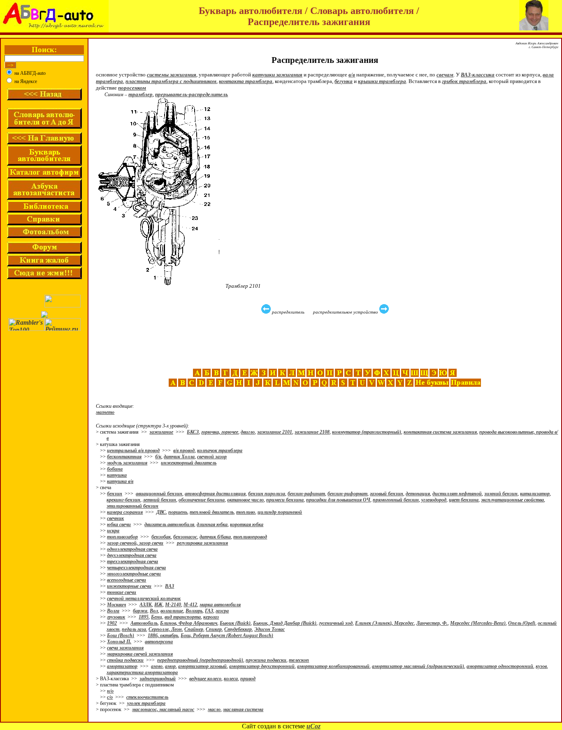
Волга (113, 611)
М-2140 (173, 605)
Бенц (156, 617)
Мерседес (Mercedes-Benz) (478, 623)
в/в (351, 75)
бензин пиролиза (266, 494)
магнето (105, 412)
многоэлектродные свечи (134, 574)
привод (247, 678)
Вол (154, 611)
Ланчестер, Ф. (432, 623)
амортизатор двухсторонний (262, 666)
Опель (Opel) (521, 623)
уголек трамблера (146, 703)
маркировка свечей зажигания (140, 654)
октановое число (245, 500)
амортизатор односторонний (500, 666)
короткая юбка (246, 524)
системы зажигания (171, 75)
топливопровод (250, 537)
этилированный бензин (132, 506)
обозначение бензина (202, 500)
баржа (140, 611)
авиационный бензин (159, 494)
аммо (157, 666)
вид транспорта (183, 617)
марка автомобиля (220, 605)
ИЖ (158, 605)
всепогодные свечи (126, 580)
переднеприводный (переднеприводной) (200, 660)
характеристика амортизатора (142, 672)
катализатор (535, 494)
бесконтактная (124, 457)
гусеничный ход (336, 623)
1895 (144, 617)
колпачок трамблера (219, 450)
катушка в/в (120, 481)
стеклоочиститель (147, 697)
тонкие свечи (121, 592)
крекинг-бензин (123, 500)
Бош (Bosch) (120, 635)
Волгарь (194, 611)
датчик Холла (179, 457)
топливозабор (122, 537)
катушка (117, 475)
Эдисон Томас (269, 629)
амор (170, 666)
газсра (222, 611)
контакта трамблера (245, 81)
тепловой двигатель (212, 512)
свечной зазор (212, 457)
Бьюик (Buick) (235, 623)
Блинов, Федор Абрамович (188, 623)
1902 (112, 623)
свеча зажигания (125, 648)
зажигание (161, 432)
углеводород (433, 500)
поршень (177, 512)
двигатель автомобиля (169, 524)
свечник (115, 518)
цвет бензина (463, 500)
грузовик (116, 617)
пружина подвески (266, 660)
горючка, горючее (219, 432)
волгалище (171, 611)
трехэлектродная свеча (132, 561)
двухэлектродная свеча (131, 555)
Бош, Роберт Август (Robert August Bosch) (227, 635)
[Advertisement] (326, 341)
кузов (541, 666)
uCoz (313, 726)
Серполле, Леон (165, 629)
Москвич (116, 605)
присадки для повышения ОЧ (338, 500)
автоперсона (159, 642)
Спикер (214, 629)
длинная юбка (212, 524)
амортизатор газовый (202, 666)
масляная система (243, 709)
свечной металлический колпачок (144, 598)
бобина (115, 469)
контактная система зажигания (440, 432)
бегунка (343, 81)
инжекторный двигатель (188, 463)
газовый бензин (386, 494)
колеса (231, 678)
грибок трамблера (464, 81)
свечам (445, 75)
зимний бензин (501, 494)
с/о (110, 697)
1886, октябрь (163, 635)
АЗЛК (145, 605)
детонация (418, 494)
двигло (248, 432)
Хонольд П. (119, 642)
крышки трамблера (382, 81)
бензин (114, 494)
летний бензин (159, 500)
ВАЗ (169, 586)
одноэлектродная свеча (132, 549)
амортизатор (122, 666)
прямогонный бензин (396, 500)
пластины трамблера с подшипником (170, 81)
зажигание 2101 (274, 432)
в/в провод (184, 450)
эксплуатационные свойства (512, 500)
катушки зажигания (277, 75)
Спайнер (193, 629)
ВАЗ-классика (478, 75)
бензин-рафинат (306, 494)
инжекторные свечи (129, 586)
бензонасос (185, 537)
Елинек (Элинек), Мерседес (384, 623)
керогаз (211, 617)
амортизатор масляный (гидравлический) (418, 666)
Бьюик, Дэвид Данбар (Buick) (284, 623)
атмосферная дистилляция (215, 494)
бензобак (161, 537)
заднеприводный (157, 678)
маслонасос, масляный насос (163, 709)
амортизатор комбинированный (333, 666)
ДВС (161, 512)
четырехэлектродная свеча (136, 568)
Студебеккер (238, 629)
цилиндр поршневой (280, 512)
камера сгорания (125, 512)
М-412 (190, 605)
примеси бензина (285, 500)
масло (214, 709)
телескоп (299, 660)
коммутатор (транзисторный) (366, 432)
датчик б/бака (215, 537)
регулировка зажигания (202, 543)
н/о (110, 691)
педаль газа (134, 629)
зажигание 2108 (312, 432)
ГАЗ (209, 611)
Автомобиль (144, 623)
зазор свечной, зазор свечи (135, 543)
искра (113, 531)
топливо (245, 512)
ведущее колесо (205, 678)
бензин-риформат (347, 494)
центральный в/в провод (133, 450)
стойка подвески (125, 660)
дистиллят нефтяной (457, 494)
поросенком (132, 88)
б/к (158, 457)
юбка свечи (119, 524)
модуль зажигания (127, 463)
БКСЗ (193, 432)
